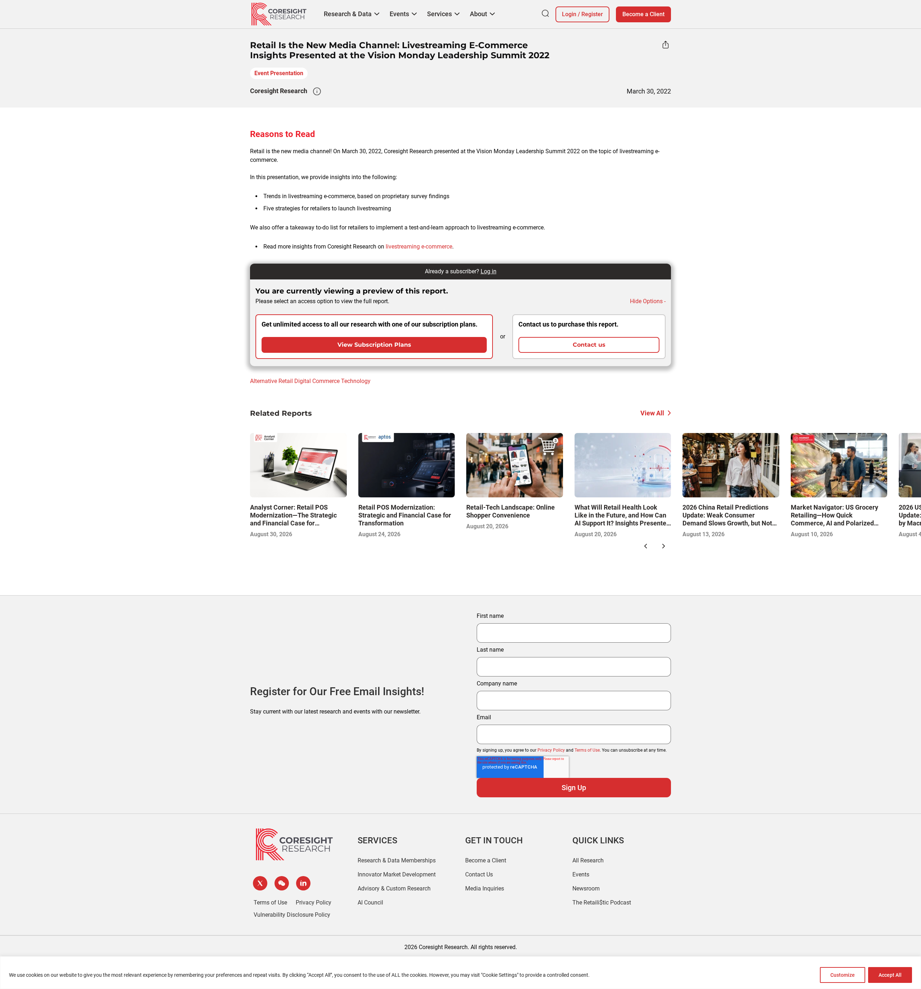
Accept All (890, 975)
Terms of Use (587, 750)
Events (580, 874)
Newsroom (586, 888)
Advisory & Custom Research (394, 888)
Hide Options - (648, 301)
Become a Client (643, 14)
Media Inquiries (484, 888)
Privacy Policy (551, 750)
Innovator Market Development (397, 874)
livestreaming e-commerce (419, 246)
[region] (460, 972)
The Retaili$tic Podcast (601, 902)
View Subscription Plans (374, 344)
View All (652, 413)
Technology (356, 381)
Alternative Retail (271, 381)
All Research (588, 860)
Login (569, 14)
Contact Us (479, 874)
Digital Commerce (317, 381)
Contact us (589, 344)
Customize (842, 975)
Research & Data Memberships (397, 860)
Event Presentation (278, 73)
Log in (488, 271)
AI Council (370, 902)
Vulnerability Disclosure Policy (292, 914)
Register (592, 14)
